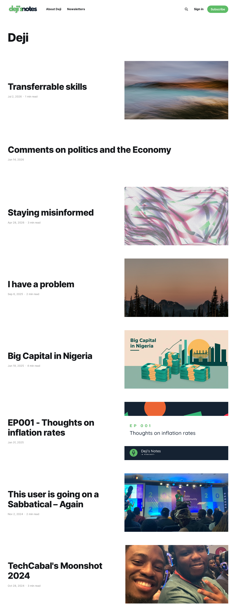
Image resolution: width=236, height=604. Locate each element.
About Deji (53, 9)
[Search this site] (186, 9)
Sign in (199, 9)
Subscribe (218, 9)
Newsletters (76, 9)
